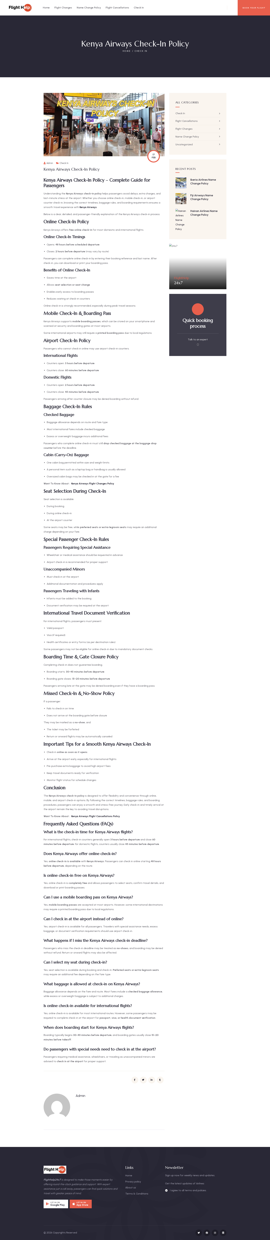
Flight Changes (183, 128)
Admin (49, 163)
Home (127, 51)
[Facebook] (207, 1233)
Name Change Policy (187, 136)
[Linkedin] (223, 1233)
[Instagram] (215, 1233)
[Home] (20, 7)
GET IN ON (55, 1202)
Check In (141, 51)
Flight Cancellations (186, 120)
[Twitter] (198, 1233)
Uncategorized (184, 144)
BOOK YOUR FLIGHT (254, 8)
